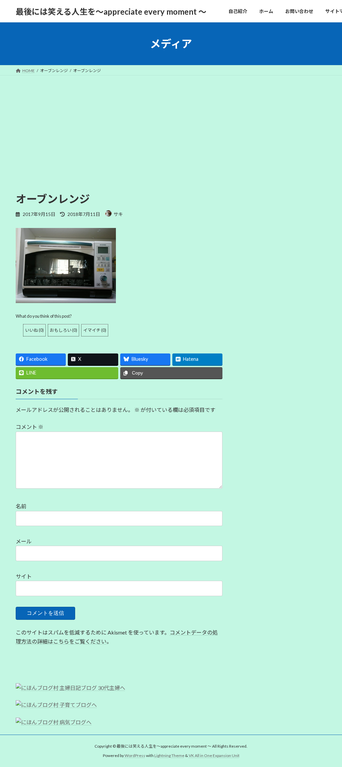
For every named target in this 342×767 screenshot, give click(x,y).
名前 (21, 506)
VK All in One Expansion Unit (214, 755)
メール (24, 541)
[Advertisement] (171, 125)
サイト (24, 576)
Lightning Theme (169, 755)
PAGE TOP (327, 737)
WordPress (135, 755)
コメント (29, 427)
